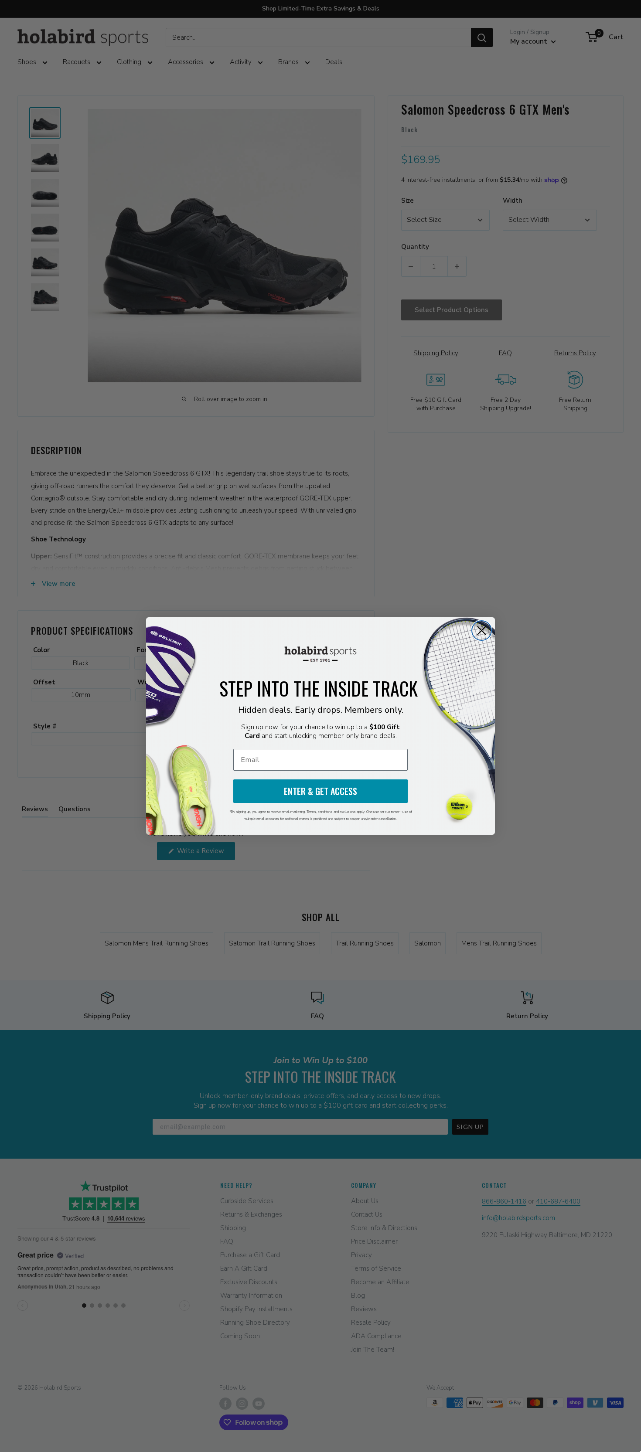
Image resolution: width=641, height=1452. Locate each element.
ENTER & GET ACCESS (320, 791)
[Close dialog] (481, 630)
